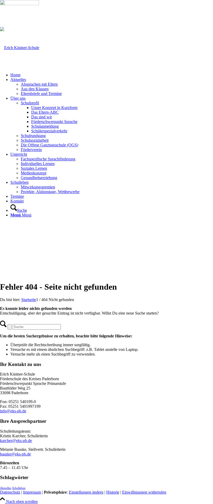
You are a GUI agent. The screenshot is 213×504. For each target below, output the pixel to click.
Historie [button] (112, 492)
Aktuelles (5, 488)
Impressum (32, 492)
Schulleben (18, 488)
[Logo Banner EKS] (19, 47)
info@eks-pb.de (13, 411)
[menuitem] (111, 75)
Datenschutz (10, 492)
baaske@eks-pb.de (15, 454)
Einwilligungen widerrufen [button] (144, 492)
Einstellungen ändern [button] (86, 492)
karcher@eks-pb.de (16, 440)
